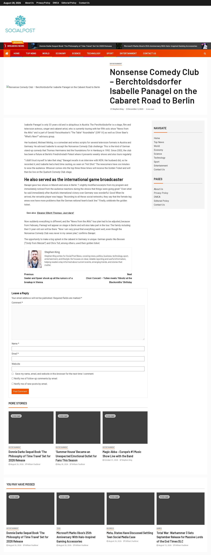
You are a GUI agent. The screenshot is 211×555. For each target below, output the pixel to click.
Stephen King (118, 109)
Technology (93, 53)
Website (16, 364)
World (46, 53)
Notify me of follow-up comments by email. (36, 378)
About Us (29, 3)
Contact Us (84, 3)
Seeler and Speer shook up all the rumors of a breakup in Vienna (48, 278)
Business (110, 528)
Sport (110, 53)
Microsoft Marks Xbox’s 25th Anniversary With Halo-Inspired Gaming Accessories (160, 46)
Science (76, 53)
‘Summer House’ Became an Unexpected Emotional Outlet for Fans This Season (76, 456)
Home (17, 53)
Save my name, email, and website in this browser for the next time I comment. (54, 373)
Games (159, 528)
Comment (17, 302)
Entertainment (128, 53)
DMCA (56, 3)
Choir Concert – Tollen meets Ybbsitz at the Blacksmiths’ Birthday (109, 278)
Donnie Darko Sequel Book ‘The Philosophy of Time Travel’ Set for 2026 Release (75, 46)
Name (15, 343)
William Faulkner (33, 464)
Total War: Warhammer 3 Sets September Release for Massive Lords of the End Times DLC (180, 537)
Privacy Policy (43, 3)
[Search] (205, 53)
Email (15, 353)
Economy (61, 53)
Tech (58, 528)
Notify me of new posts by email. (30, 384)
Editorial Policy (69, 3)
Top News (31, 53)
